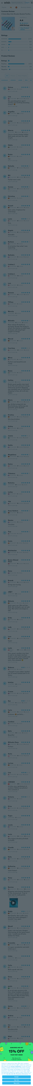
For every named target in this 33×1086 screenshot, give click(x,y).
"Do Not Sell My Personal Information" (17, 1074)
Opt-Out (16, 1080)
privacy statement (16, 1066)
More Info (16, 1083)
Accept (16, 1077)
